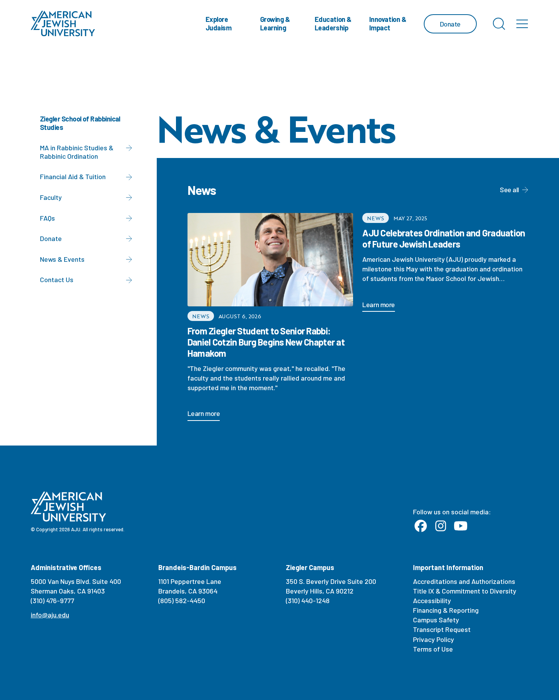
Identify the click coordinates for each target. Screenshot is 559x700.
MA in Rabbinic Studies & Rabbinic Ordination (76, 151)
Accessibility (432, 600)
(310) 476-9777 (52, 600)
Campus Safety (436, 619)
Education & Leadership (333, 23)
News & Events (62, 259)
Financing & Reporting (446, 610)
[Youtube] (460, 526)
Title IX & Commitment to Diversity (464, 591)
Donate (51, 238)
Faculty (51, 197)
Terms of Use (433, 649)
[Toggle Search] (499, 24)
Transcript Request (442, 629)
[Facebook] (420, 526)
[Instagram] (440, 526)
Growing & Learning (275, 23)
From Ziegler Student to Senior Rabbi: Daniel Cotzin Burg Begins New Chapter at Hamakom (266, 342)
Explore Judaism (219, 23)
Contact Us (56, 279)
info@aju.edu (50, 614)
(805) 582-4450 (181, 600)
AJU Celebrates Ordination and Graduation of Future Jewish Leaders (443, 238)
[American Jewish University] (63, 24)
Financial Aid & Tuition (73, 176)
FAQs (47, 218)
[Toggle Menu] (522, 24)
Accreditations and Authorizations (464, 581)
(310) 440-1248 (308, 600)
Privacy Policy (433, 639)
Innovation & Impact (387, 23)
